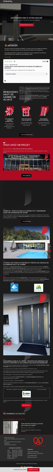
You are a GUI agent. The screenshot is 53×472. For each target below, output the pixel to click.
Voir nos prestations (26, 134)
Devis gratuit (26, 175)
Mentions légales (9, 437)
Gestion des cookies (10, 444)
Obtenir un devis (33, 469)
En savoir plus (8, 57)
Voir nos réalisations (26, 25)
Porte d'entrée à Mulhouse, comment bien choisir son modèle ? (32, 424)
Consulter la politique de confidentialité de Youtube (26, 195)
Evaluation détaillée (11, 74)
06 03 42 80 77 (33, 457)
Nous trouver (26, 221)
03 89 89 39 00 (33, 455)
